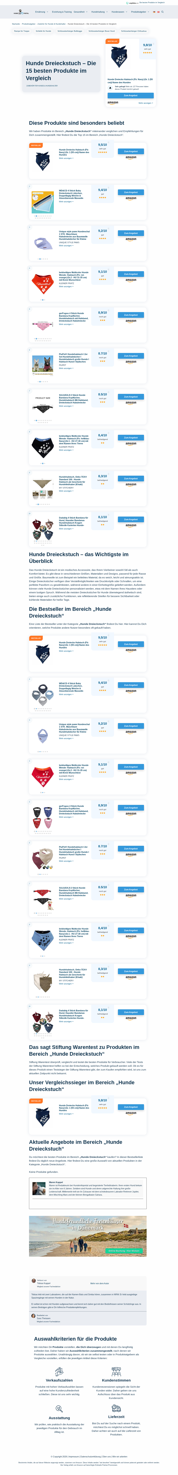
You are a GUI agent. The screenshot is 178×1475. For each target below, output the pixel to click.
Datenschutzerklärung (90, 1457)
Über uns (106, 1457)
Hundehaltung (98, 12)
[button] (162, 12)
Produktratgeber (138, 12)
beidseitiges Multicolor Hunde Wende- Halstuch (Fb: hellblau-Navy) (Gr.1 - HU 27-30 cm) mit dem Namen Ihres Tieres (74, 440)
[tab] (34, 216)
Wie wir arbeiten (119, 1457)
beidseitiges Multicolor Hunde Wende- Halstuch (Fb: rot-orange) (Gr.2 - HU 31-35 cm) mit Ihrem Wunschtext (73, 276)
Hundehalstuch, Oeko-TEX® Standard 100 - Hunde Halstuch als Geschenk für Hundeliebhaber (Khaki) (73, 481)
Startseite (16, 24)
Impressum (74, 1457)
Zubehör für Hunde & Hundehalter (52, 24)
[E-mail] (34, 1203)
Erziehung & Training (62, 12)
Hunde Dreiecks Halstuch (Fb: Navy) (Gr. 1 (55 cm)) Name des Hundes (130, 81)
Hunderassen (118, 12)
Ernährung (40, 12)
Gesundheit (79, 12)
